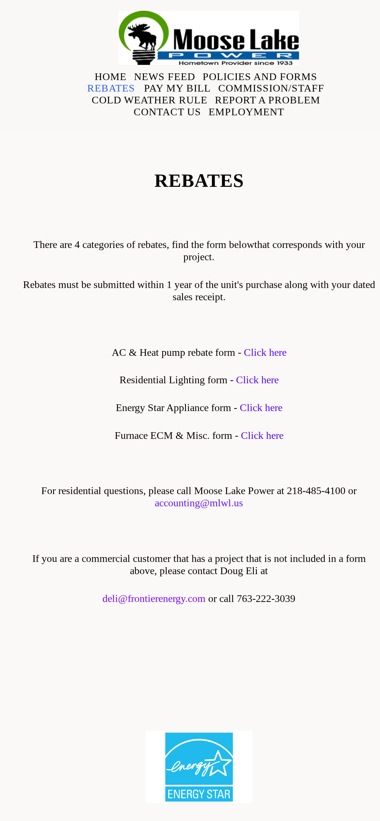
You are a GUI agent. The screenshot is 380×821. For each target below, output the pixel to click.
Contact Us (167, 111)
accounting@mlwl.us (199, 503)
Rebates (112, 88)
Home (111, 76)
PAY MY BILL (177, 88)
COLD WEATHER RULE (149, 100)
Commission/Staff (271, 88)
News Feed (164, 76)
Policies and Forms (260, 76)
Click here (265, 352)
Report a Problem (267, 100)
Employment (246, 111)
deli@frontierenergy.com (154, 598)
